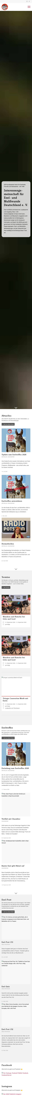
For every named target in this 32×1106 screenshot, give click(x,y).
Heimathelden (8, 544)
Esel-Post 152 (7, 1029)
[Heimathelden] (16, 529)
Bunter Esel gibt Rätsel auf (13, 866)
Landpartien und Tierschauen (12, 708)
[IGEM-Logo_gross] (13, 7)
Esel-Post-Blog (6, 944)
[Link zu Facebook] (29, 1)
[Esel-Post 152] (16, 1015)
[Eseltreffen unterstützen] (16, 487)
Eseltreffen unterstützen (12, 501)
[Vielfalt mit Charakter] (16, 804)
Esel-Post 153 (7, 942)
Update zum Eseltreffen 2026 (14, 455)
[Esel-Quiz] (16, 972)
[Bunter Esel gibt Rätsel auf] (16, 851)
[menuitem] (28, 7)
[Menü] (28, 7)
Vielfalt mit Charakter (11, 819)
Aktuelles (4, 457)
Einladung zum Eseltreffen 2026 (15, 768)
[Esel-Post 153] (16, 928)
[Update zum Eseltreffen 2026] (16, 440)
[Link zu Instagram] (27, 1)
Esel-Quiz (6, 987)
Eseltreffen (11, 457)
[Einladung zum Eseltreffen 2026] (16, 754)
